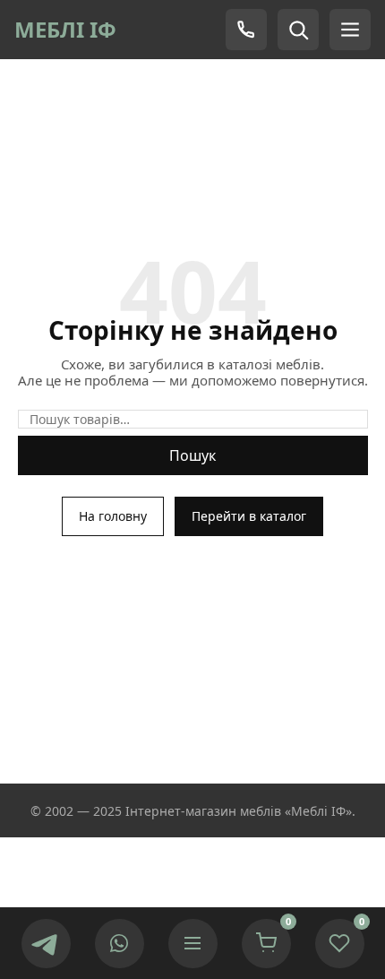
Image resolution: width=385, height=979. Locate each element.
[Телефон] (246, 29)
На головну (113, 515)
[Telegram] (46, 943)
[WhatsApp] (119, 943)
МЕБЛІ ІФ (65, 29)
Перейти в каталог (249, 515)
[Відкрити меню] (193, 943)
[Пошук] (298, 29)
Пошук (192, 455)
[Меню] (350, 29)
